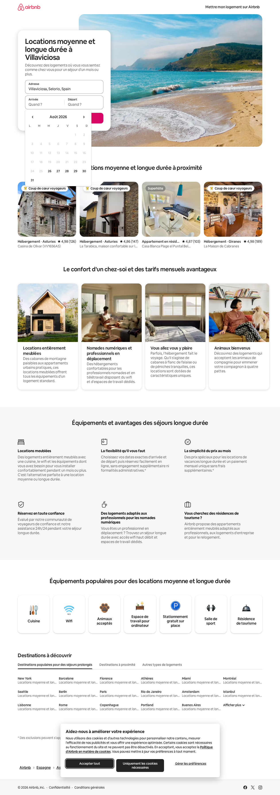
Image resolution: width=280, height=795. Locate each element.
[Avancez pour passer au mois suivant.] (83, 117)
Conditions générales (89, 787)
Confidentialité (59, 787)
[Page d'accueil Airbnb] (29, 7)
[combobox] (64, 89)
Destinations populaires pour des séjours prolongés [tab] (55, 665)
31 (32, 180)
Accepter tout (89, 764)
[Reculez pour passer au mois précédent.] (32, 117)
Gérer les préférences (190, 764)
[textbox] (45, 104)
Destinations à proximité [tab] (117, 665)
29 (75, 171)
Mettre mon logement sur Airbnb (232, 7)
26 (49, 171)
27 (58, 171)
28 (67, 171)
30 (84, 171)
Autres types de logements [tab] (162, 665)
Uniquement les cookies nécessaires (140, 766)
